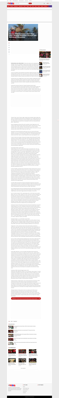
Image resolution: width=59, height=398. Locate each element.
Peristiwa (45, 6)
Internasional (16, 6)
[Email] (9, 52)
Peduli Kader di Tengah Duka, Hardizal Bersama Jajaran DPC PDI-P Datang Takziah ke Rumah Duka (23, 355)
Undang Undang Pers (21, 0)
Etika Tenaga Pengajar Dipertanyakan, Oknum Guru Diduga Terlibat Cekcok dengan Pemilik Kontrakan (23, 364)
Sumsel (42, 6)
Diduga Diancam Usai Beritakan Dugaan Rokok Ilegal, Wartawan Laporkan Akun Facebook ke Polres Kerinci (46, 63)
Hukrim (28, 6)
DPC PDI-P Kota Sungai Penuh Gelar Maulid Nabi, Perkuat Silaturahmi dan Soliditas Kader (25, 339)
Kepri (33, 6)
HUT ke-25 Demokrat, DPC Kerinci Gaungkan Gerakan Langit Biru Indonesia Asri (46, 71)
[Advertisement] (29, 15)
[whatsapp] (9, 50)
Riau (30, 6)
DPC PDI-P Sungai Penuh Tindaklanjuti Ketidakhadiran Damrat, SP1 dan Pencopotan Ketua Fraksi (12, 355)
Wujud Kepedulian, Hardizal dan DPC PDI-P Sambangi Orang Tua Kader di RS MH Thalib (33, 355)
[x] (9, 47)
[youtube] (50, 0)
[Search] (44, 3)
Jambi (11, 321)
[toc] (58, 120)
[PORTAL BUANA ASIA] (10, 3)
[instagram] (49, 0)
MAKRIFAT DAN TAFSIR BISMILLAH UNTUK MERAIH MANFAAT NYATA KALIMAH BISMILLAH (12, 364)
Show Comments (23, 368)
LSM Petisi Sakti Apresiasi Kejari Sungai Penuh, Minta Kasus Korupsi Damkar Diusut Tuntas (25, 343)
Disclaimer (30, 0)
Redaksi (10, 0)
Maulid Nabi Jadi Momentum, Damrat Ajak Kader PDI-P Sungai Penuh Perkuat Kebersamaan (24, 330)
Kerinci (25, 6)
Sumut (36, 6)
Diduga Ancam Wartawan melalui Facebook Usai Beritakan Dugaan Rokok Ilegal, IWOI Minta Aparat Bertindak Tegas (46, 75)
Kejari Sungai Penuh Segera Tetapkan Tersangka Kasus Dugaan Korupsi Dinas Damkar (33, 364)
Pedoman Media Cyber (15, 0)
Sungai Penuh (20, 6)
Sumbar (39, 6)
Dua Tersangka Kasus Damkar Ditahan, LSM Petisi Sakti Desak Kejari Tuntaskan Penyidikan (25, 326)
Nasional (11, 6)
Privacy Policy (26, 0)
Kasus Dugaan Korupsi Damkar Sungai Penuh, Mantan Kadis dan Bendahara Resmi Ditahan (44, 59)
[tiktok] (51, 0)
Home (7, 0)
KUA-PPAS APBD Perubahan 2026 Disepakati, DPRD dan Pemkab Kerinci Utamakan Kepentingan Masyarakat (25, 335)
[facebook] (45, 0)
